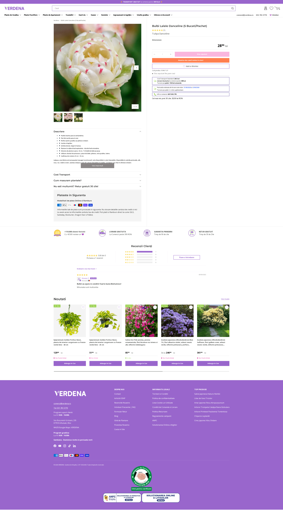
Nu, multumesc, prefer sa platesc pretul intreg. (156, 274)
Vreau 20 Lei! (156, 269)
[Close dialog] (182, 229)
